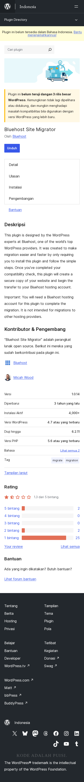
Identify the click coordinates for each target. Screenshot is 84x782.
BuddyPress (16, 703)
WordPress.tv (17, 666)
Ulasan (14, 176)
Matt (10, 688)
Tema (48, 613)
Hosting (10, 621)
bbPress (13, 695)
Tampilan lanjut (16, 473)
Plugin (48, 621)
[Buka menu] (77, 6)
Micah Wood (23, 377)
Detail (13, 165)
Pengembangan (21, 198)
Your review (13, 546)
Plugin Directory (15, 19)
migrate (57, 460)
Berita (9, 613)
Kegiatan (51, 651)
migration (72, 460)
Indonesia (22, 722)
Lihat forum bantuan (20, 579)
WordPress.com (19, 680)
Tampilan (51, 606)
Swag (50, 666)
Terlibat (50, 643)
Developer (12, 658)
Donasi (51, 658)
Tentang (10, 606)
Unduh (12, 148)
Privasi (9, 629)
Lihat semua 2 (70, 450)
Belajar (9, 643)
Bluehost (19, 136)
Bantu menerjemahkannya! (55, 33)
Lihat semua (70, 546)
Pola (47, 629)
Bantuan (15, 210)
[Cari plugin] (50, 49)
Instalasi (15, 187)
